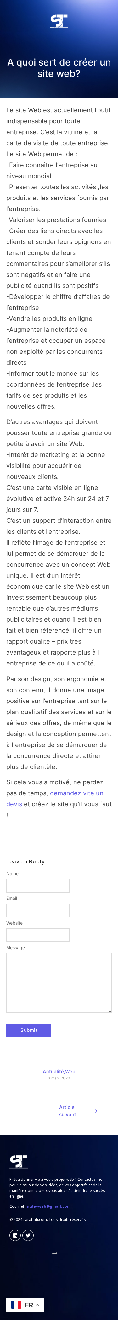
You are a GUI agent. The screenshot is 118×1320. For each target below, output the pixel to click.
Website (14, 923)
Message (15, 948)
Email (11, 898)
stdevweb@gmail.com (49, 1206)
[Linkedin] (15, 1235)
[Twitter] (28, 1235)
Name (12, 874)
